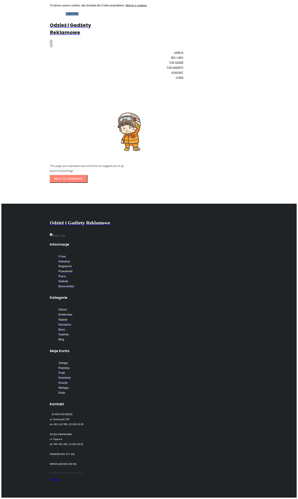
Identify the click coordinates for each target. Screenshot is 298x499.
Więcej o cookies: (136, 5)
